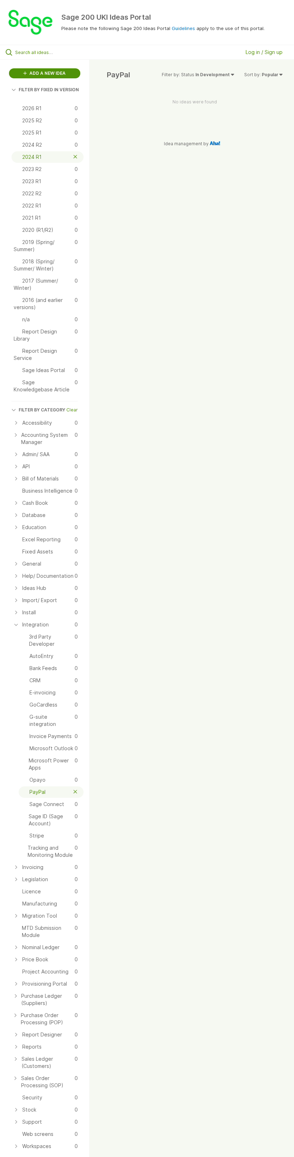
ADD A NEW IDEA (47, 73)
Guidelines (183, 28)
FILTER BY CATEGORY (42, 409)
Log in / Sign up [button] (264, 52)
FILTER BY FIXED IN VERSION (49, 89)
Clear (72, 409)
